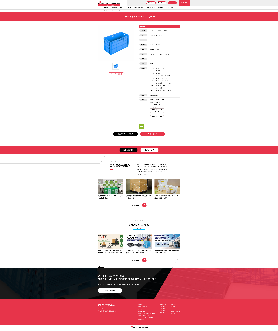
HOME (99, 10)
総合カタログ (151, 3)
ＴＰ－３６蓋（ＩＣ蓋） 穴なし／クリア (160, 83)
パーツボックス (112, 10)
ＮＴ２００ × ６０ (157, 107)
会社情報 (160, 7)
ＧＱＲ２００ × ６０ (157, 116)
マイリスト (172, 3)
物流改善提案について (117, 7)
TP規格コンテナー (121, 10)
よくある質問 (142, 2)
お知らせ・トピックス (175, 311)
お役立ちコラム (170, 7)
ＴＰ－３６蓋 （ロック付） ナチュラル (160, 75)
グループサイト (174, 313)
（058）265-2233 (103, 311)
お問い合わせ (184, 2)
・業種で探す (162, 308)
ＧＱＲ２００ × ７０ (157, 109)
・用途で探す (162, 306)
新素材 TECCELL (151, 7)
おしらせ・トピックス (133, 2)
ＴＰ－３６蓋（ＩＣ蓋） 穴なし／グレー (160, 88)
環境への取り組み (138, 7)
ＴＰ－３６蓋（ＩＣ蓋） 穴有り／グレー (160, 90)
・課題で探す (162, 310)
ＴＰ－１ (157, 111)
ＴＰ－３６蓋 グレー (155, 73)
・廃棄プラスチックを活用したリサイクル (146, 313)
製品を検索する (161, 3)
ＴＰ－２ (157, 114)
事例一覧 (128, 7)
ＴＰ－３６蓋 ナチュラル (157, 68)
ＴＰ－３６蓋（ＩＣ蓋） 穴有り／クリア (160, 85)
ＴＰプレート (157, 104)
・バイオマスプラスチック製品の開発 (145, 317)
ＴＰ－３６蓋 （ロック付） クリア (159, 78)
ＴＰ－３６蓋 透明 (155, 71)
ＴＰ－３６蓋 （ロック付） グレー (159, 80)
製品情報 (106, 7)
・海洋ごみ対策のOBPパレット (144, 315)
